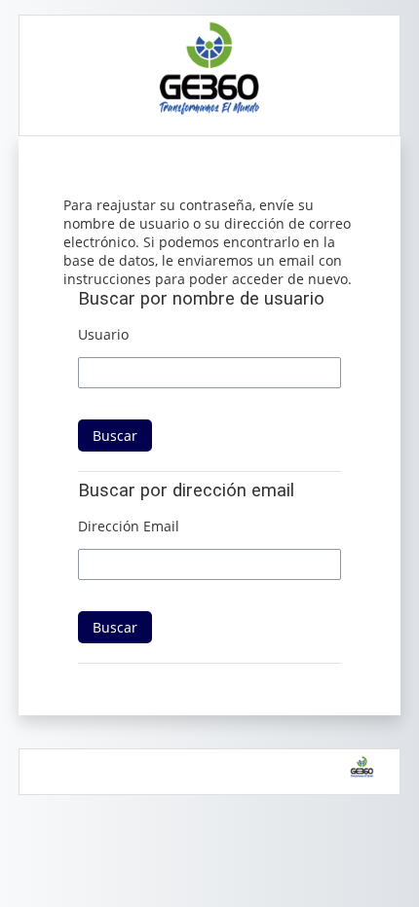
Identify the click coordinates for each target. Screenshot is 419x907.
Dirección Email (128, 526)
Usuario (103, 334)
